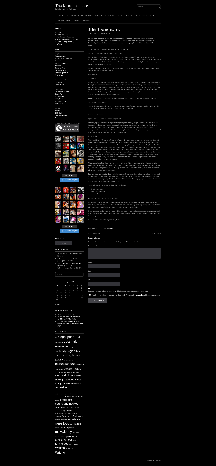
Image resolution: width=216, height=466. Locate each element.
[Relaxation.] (58, 146)
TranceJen (59, 61)
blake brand (77, 396)
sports (78, 376)
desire (72, 407)
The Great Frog (60, 101)
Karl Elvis (106, 33)
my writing (63, 372)
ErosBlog (58, 65)
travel (67, 383)
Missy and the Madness (63, 58)
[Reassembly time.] (73, 212)
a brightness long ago (61, 394)
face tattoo (77, 410)
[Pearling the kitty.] (80, 212)
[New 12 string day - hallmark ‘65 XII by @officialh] (66, 197)
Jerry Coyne (59, 84)
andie (68, 396)
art (56, 337)
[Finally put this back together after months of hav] (73, 197)
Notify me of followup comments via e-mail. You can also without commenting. (126, 295)
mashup (71, 360)
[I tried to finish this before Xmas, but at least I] (58, 204)
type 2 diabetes (73, 444)
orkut (67, 372)
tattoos (70, 379)
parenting (72, 372)
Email (90, 271)
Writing (86, 21)
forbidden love (59, 413)
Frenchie (74, 413)
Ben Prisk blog (60, 70)
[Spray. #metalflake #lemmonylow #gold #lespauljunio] (58, 212)
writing (64, 387)
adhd (69, 394)
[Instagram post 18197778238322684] (80, 146)
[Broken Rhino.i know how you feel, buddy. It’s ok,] (73, 161)
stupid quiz (60, 380)
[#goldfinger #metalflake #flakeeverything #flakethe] (80, 219)
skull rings (70, 375)
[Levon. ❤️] (73, 153)
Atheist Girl (59, 82)
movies (68, 369)
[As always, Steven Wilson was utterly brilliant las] (66, 168)
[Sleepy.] (66, 139)
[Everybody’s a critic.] (73, 139)
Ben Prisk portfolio (61, 73)
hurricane (57, 419)
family (62, 351)
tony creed (61, 443)
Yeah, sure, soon (68, 314)
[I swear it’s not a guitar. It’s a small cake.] (73, 168)
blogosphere (66, 337)
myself (57, 372)
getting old (58, 416)
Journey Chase (60, 56)
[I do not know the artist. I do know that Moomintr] (58, 168)
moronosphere (65, 363)
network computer (60, 436)
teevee (78, 379)
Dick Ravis (59, 113)
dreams (75, 347)
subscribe (140, 295)
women (78, 384)
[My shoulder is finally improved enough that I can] (58, 190)
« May (57, 304)
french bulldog (67, 413)
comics (61, 342)
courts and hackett (66, 403)
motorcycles (79, 364)
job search (64, 419)
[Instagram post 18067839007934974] (73, 219)
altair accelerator (59, 397)
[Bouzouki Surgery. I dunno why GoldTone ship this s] (73, 190)
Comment (92, 246)
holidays (69, 356)
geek (73, 351)
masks (57, 427)
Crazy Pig (58, 94)
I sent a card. (61, 258)
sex (57, 375)
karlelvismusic (75, 419)
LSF (71, 424)
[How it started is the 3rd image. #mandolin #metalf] (66, 212)
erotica (57, 351)
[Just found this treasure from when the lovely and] (80, 161)
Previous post (95, 233)
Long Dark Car (72, 16)
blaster (57, 400)
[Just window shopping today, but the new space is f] (66, 153)
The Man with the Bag (113, 16)
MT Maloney (59, 96)
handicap (80, 416)
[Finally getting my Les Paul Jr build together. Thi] (73, 204)
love (67, 360)
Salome (58, 111)
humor (76, 355)
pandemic (72, 436)
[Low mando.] (80, 190)
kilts (64, 360)
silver (61, 376)
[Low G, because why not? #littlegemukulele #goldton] (80, 197)
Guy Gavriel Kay (61, 115)
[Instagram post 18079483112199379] (58, 197)
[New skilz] (66, 204)
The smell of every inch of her (140, 16)
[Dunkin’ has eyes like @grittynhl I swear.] (66, 161)
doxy (63, 410)
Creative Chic (60, 68)
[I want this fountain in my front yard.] (58, 153)
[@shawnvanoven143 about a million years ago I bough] (66, 146)
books (78, 337)
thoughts (59, 383)
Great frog (66, 416)
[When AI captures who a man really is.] (80, 153)
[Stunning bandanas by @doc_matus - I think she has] (58, 161)
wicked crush (69, 448)
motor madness (60, 369)
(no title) (60, 261)
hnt (65, 356)
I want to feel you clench (71, 316)
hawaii (62, 356)
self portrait (66, 440)
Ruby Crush (59, 99)
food (68, 351)
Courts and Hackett (62, 92)
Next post (156, 233)
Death (68, 407)
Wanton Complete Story (68, 21)
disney (70, 347)
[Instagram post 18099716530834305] (73, 146)
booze (57, 342)
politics (78, 372)
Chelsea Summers (61, 63)
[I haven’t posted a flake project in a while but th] (66, 219)
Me (56, 118)
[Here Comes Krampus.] (80, 204)
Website (91, 280)
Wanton (60, 447)
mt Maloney (63, 431)
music (77, 368)
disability (77, 407)
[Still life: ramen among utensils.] (58, 139)
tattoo (74, 440)
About (60, 16)
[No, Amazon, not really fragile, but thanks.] (66, 190)
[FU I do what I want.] (80, 168)
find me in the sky (63, 268)
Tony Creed (59, 103)
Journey (60, 324)
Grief (74, 416)
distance (57, 410)
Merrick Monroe (60, 75)
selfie (57, 440)
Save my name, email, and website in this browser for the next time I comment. (118, 291)
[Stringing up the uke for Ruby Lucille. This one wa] (58, 219)
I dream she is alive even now (67, 254)
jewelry (59, 359)
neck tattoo (76, 432)
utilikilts (73, 384)
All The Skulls (71, 319)
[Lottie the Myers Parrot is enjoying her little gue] (80, 139)
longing (58, 424)
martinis (77, 424)
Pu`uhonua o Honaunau (91, 16)
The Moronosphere (71, 5)
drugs (80, 347)
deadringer (60, 407)
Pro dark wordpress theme (153, 460)
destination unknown (106, 229)
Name (90, 262)
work (57, 387)
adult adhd (74, 394)
